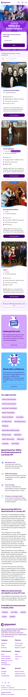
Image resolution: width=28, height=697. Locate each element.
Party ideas (18, 645)
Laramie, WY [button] (14, 23)
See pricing (14, 345)
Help (16, 654)
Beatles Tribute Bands (8, 412)
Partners (4, 647)
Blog (2, 645)
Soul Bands (5, 443)
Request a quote (20, 647)
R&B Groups (20, 439)
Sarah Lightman (8, 149)
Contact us (18, 656)
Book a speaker (6, 658)
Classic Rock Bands (7, 417)
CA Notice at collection (7, 687)
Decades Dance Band (10, 209)
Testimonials (5, 676)
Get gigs (3, 671)
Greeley (4, 616)
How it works (19, 643)
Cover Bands (19, 417)
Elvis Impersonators (20, 421)
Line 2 (5, 270)
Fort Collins (14, 612)
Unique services (20, 673)
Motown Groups (6, 434)
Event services (19, 671)
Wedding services (20, 676)
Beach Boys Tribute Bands (9, 408)
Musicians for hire (6, 660)
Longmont (12, 616)
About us (4, 643)
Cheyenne (5, 612)
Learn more (14, 386)
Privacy (9, 685)
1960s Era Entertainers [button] (14, 27)
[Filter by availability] (16, 58)
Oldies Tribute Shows (8, 439)
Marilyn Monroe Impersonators (10, 430)
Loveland (23, 612)
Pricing (3, 673)
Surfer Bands (15, 443)
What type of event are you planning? (11, 35)
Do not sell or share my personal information (13, 689)
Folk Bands (5, 426)
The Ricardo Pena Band (11, 90)
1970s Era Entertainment (9, 403)
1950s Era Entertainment (9, 399)
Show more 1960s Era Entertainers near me (14, 304)
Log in (17, 659)
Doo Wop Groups (6, 421)
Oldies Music (17, 434)
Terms (3, 685)
